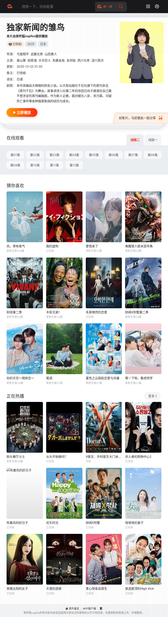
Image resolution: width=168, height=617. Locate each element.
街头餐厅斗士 (16, 456)
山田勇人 (51, 54)
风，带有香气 (16, 246)
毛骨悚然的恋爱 (96, 312)
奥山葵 (21, 60)
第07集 (133, 155)
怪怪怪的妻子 (134, 522)
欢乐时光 (52, 522)
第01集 (15, 155)
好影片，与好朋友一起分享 (137, 118)
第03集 (54, 155)
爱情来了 (92, 246)
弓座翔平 (23, 54)
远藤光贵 (37, 54)
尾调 (49, 378)
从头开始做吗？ (57, 456)
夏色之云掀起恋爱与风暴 (102, 378)
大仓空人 (44, 60)
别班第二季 (14, 312)
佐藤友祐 (58, 60)
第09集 (15, 165)
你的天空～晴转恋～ (20, 378)
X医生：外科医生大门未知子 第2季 (104, 456)
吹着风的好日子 (17, 522)
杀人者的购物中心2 (138, 456)
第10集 (35, 165)
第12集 (74, 165)
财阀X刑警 (93, 522)
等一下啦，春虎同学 (139, 378)
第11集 (54, 165)
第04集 (74, 155)
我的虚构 (52, 246)
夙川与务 (83, 60)
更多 (151, 396)
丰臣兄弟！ (53, 312)
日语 (20, 79)
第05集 (94, 155)
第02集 (35, 155)
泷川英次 (97, 60)
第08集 (153, 155)
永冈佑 (71, 60)
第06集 (113, 155)
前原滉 (32, 60)
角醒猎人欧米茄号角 (139, 246)
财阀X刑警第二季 (137, 312)
